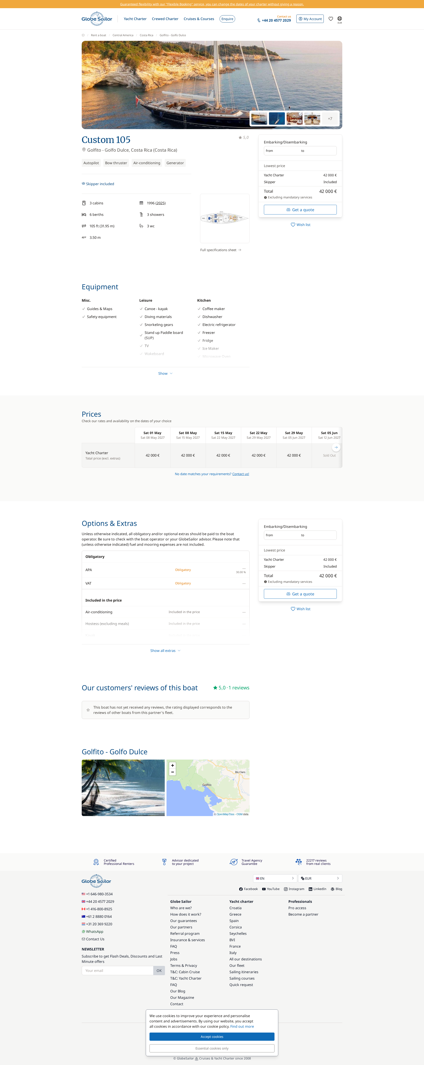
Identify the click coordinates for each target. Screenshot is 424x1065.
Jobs (173, 959)
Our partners (181, 927)
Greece (235, 914)
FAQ (173, 946)
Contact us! (240, 474)
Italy (233, 952)
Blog (339, 889)
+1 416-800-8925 (99, 909)
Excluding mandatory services (289, 197)
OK (159, 970)
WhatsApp (94, 931)
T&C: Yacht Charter (186, 978)
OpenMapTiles (225, 814)
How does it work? (185, 914)
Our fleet (236, 965)
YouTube (273, 889)
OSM (239, 814)
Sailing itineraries (243, 971)
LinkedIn (320, 889)
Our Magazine (182, 997)
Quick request (241, 984)
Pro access (297, 907)
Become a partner (303, 914)
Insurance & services (187, 939)
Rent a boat (98, 35)
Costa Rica (146, 35)
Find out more (242, 1026)
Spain (234, 920)
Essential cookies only (212, 1048)
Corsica (235, 927)
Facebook (251, 889)
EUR (308, 878)
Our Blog (177, 991)
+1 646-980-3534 (99, 894)
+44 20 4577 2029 (100, 901)
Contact (176, 1003)
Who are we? (181, 907)
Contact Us (95, 939)
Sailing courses (242, 978)
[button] (135, 18)
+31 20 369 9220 (99, 924)
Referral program (185, 933)
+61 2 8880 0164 (99, 916)
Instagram (296, 889)
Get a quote (303, 209)
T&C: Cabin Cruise (185, 971)
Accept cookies (212, 1036)
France (235, 946)
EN (262, 878)
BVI (232, 939)
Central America (123, 35)
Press (175, 952)
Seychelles (238, 933)
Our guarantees (183, 920)
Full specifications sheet (218, 250)
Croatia (235, 907)
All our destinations (245, 959)
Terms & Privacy (183, 965)
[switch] (300, 224)
